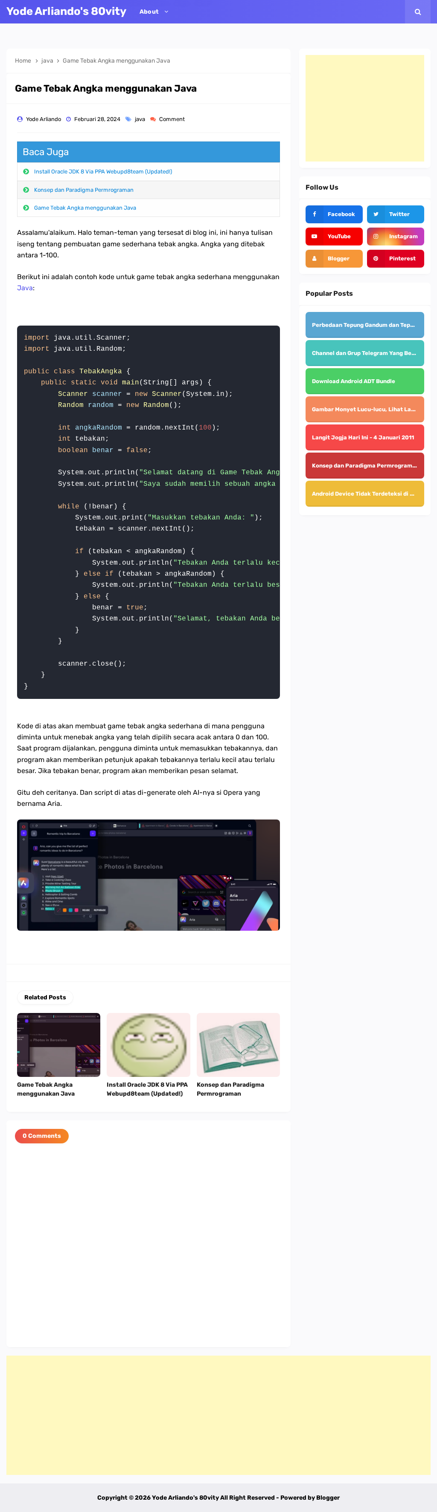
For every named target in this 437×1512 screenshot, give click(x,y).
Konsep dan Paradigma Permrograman (84, 190)
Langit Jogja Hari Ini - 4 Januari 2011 (363, 437)
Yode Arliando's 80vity (185, 1497)
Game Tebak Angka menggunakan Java (85, 208)
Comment (172, 119)
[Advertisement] (365, 108)
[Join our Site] (334, 259)
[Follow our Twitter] (395, 214)
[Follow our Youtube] (334, 236)
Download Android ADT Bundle (353, 381)
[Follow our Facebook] (334, 214)
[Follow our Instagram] (395, 236)
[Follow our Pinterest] (395, 259)
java (140, 119)
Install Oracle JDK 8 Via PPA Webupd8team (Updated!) (103, 171)
